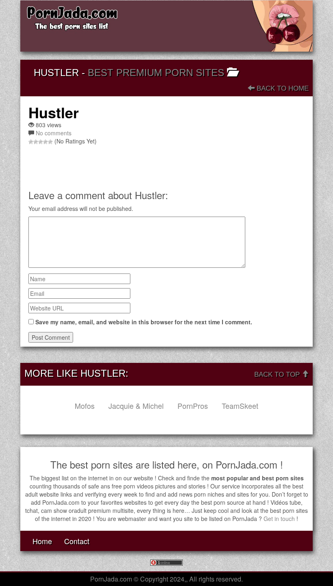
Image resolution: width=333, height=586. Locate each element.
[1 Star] (30, 141)
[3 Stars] (40, 141)
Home (42, 541)
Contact (76, 541)
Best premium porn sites (156, 72)
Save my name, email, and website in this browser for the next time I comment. (143, 322)
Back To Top (278, 374)
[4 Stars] (45, 141)
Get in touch (279, 518)
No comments (53, 133)
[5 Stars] (50, 141)
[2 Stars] (35, 141)
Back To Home (282, 88)
